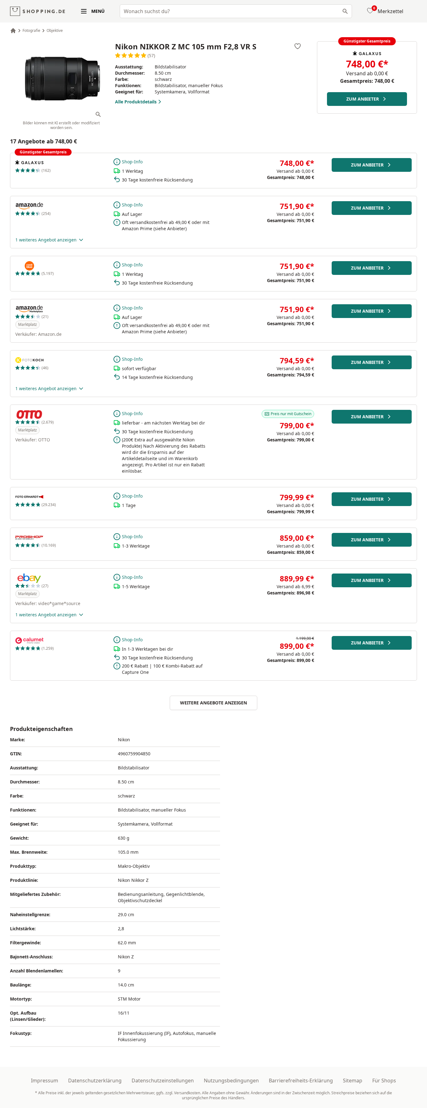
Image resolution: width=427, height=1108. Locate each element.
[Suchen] (345, 11)
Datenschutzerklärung (95, 1080)
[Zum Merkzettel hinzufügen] (297, 46)
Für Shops (384, 1080)
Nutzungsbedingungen (231, 1080)
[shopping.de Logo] (37, 11)
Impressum (44, 1080)
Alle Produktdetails (136, 102)
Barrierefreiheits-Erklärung (301, 1080)
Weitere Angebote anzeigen (213, 703)
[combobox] (236, 11)
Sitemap (352, 1080)
